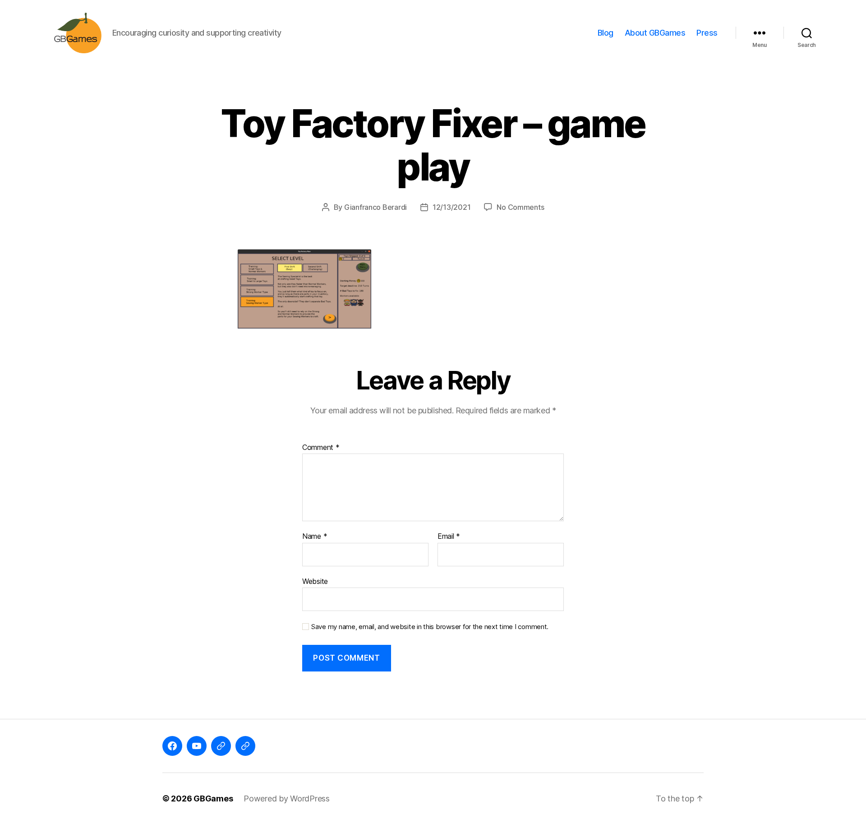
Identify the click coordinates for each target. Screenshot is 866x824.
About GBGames (655, 32)
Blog (605, 32)
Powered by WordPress (287, 798)
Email (449, 536)
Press (707, 32)
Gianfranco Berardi (375, 207)
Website (315, 581)
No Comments (520, 207)
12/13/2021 (451, 207)
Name (314, 536)
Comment (321, 448)
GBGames (213, 798)
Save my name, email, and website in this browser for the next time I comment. (429, 627)
